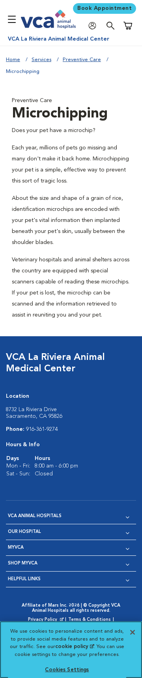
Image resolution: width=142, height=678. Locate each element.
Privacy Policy (46, 620)
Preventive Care (82, 59)
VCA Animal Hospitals (35, 516)
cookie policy (74, 646)
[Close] (132, 632)
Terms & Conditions (89, 620)
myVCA (16, 548)
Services (41, 59)
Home (13, 59)
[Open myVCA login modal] (94, 25)
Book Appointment (104, 8)
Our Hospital (24, 532)
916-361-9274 (42, 429)
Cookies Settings (67, 669)
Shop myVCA (22, 563)
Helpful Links (24, 579)
